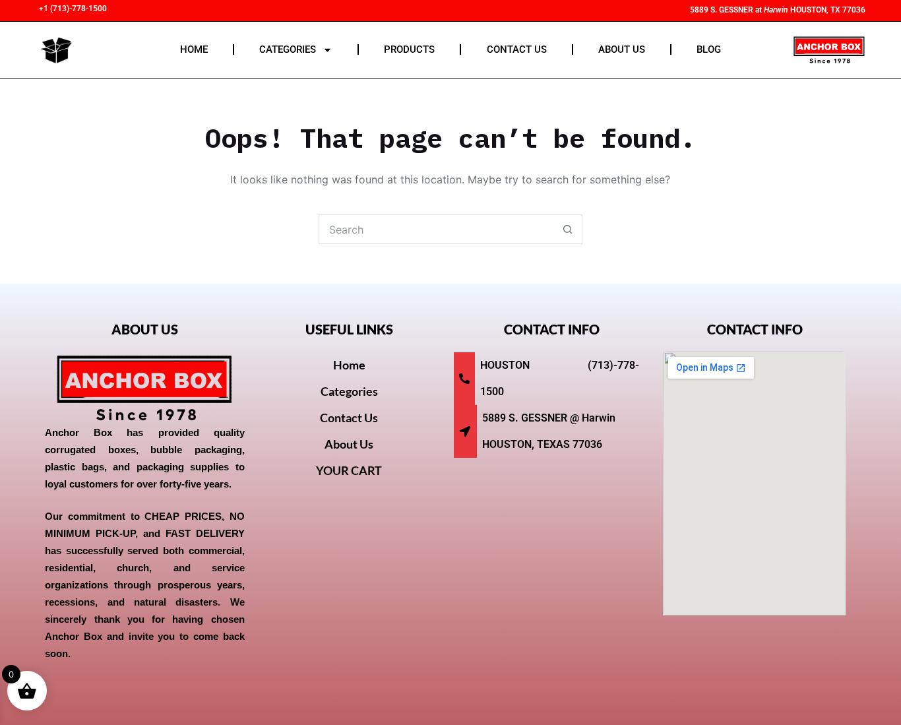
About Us (621, 49)
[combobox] (436, 229)
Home (194, 49)
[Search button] (567, 229)
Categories (287, 49)
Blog (709, 49)
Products (409, 49)
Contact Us (517, 49)
